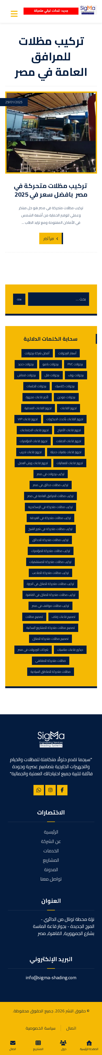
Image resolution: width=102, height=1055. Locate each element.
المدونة (51, 869)
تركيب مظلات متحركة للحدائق (50, 540)
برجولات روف (76, 375)
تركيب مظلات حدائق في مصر (50, 485)
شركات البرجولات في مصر (33, 650)
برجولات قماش (27, 375)
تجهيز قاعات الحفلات (68, 441)
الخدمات (51, 850)
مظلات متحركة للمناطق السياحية (51, 672)
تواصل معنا (51, 879)
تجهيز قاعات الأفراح (69, 430)
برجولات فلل (52, 375)
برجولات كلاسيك (65, 386)
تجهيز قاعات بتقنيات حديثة (65, 452)
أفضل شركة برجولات (37, 353)
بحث (19, 299)
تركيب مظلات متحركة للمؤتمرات (50, 551)
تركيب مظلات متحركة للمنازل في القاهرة (50, 595)
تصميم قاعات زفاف (63, 617)
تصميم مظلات (34, 617)
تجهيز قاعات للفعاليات (70, 463)
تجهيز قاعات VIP (28, 419)
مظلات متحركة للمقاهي (50, 661)
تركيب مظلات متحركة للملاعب (50, 573)
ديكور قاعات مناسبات (70, 650)
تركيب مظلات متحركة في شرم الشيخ (50, 529)
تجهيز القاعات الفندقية (38, 408)
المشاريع (51, 860)
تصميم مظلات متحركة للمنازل (50, 639)
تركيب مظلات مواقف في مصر (50, 606)
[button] (14, 14)
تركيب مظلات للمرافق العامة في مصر (50, 496)
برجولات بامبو (51, 364)
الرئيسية (51, 832)
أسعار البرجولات (67, 353)
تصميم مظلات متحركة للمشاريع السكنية (50, 628)
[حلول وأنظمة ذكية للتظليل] (87, 10)
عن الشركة (51, 841)
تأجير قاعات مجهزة (37, 397)
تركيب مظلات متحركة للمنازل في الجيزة (50, 584)
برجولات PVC (75, 364)
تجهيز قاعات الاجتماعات (34, 430)
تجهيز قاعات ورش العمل (33, 463)
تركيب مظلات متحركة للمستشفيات (50, 562)
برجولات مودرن (66, 397)
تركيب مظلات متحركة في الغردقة (50, 518)
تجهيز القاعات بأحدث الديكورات (65, 419)
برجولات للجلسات (36, 386)
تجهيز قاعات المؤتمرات (33, 441)
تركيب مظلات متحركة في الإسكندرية (50, 507)
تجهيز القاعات (68, 408)
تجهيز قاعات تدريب (31, 452)
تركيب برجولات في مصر (50, 474)
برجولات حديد (26, 364)
